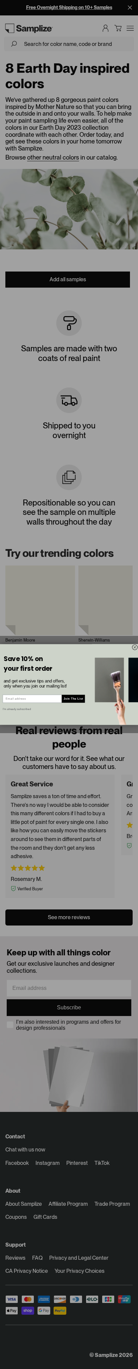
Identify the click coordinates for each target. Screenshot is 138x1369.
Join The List (73, 698)
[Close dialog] (135, 647)
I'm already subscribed (17, 708)
